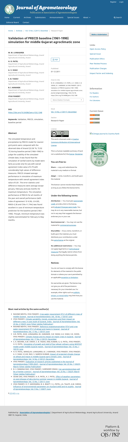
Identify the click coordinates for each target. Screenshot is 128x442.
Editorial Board (12, 22)
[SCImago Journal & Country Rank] (104, 133)
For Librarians (95, 100)
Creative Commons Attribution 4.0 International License (65, 142)
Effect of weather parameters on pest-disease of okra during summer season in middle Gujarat (46, 377)
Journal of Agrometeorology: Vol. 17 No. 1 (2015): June (41, 330)
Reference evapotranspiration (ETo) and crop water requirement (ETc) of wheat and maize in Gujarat (45, 327)
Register (113, 2)
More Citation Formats (61, 100)
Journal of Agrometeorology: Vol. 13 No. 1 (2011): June (45, 380)
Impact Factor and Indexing (101, 73)
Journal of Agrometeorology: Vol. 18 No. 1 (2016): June (49, 316)
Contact (26, 22)
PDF (56, 60)
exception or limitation (69, 277)
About (86, 17)
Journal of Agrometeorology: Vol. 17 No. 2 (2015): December (47, 337)
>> (18, 393)
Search (119, 17)
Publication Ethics (97, 59)
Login (121, 2)
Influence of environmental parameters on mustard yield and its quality (43, 386)
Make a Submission (99, 34)
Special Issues (73, 17)
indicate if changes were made (65, 207)
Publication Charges (98, 68)
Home (6, 17)
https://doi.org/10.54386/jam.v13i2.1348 (25, 112)
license (71, 154)
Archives (27, 17)
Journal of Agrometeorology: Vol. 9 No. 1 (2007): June (47, 387)
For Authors (94, 97)
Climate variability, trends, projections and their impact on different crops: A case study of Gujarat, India (44, 320)
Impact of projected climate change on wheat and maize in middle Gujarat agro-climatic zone (46, 355)
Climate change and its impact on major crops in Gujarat (50, 336)
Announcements (56, 17)
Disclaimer (79, 154)
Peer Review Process (98, 63)
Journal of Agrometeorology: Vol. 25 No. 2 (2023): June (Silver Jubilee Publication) (46, 322)
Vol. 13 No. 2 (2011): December (36, 31)
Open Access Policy (98, 49)
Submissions (40, 17)
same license (58, 240)
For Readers (94, 93)
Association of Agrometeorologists (35, 412)
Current (16, 17)
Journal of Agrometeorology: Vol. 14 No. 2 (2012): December (42, 357)
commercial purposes (68, 225)
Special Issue (95, 54)
